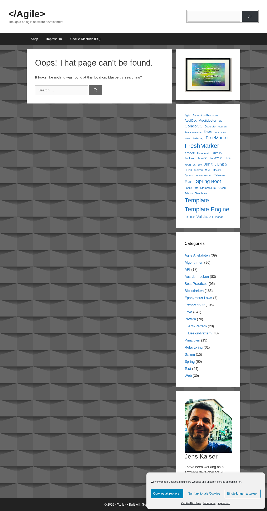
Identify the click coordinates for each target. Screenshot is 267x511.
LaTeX (188, 170)
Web (188, 376)
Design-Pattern (200, 333)
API (187, 270)
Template (197, 200)
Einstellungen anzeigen (242, 493)
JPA (228, 158)
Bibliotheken (194, 291)
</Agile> (26, 14)
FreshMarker (202, 145)
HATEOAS (216, 153)
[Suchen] (250, 16)
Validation (204, 216)
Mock (208, 170)
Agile (187, 115)
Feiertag (198, 138)
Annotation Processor (206, 115)
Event (187, 138)
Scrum (190, 354)
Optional (189, 175)
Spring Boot (208, 181)
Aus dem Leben (197, 277)
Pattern (190, 319)
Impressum (209, 503)
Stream (222, 188)
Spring (190, 362)
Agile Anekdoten (197, 255)
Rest (189, 181)
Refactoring (194, 347)
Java (188, 312)
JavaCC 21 (216, 158)
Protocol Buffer (203, 175)
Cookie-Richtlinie (191, 503)
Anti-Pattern (197, 326)
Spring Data (191, 188)
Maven (198, 170)
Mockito (217, 170)
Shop (34, 39)
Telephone (201, 193)
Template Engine (207, 209)
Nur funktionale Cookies (204, 493)
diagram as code (193, 132)
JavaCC (202, 158)
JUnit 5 (221, 164)
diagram (222, 126)
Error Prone (220, 132)
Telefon (189, 193)
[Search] (95, 90)
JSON (188, 164)
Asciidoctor (208, 120)
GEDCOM (190, 153)
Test (188, 369)
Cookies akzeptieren (167, 493)
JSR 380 (197, 164)
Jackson (190, 158)
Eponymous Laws (198, 298)
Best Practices (196, 284)
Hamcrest (203, 153)
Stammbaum (208, 188)
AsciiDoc (191, 120)
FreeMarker (217, 137)
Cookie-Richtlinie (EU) (85, 39)
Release (219, 175)
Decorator (210, 126)
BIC (220, 121)
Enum (208, 131)
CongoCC (194, 126)
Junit (208, 164)
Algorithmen (194, 262)
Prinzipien (192, 340)
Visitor (219, 216)
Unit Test (189, 217)
